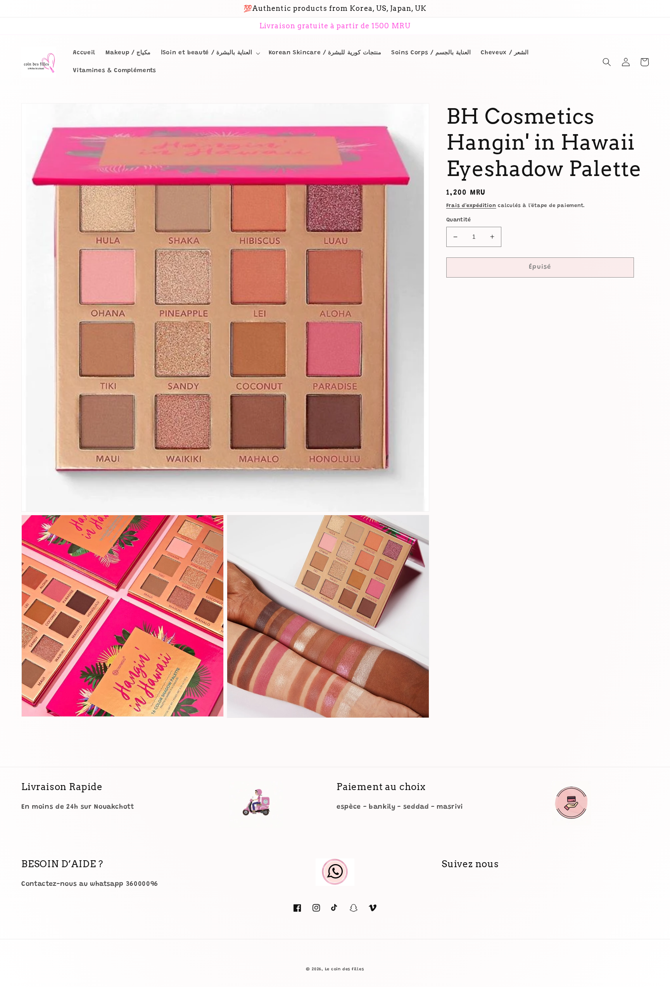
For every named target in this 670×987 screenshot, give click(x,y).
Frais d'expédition (471, 205)
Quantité (458, 220)
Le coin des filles (344, 969)
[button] (210, 53)
